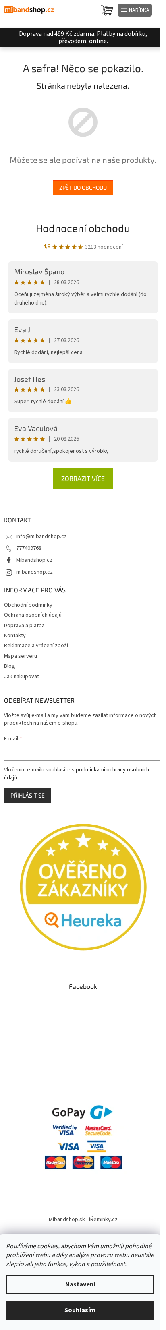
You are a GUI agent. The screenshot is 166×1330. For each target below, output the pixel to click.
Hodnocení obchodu (83, 228)
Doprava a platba (24, 625)
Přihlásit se (27, 795)
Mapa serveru (20, 656)
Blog (9, 666)
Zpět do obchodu (83, 187)
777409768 (29, 548)
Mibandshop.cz (34, 560)
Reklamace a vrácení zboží (36, 646)
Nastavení (80, 1284)
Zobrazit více (83, 478)
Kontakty (15, 636)
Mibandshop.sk (67, 1220)
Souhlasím (79, 1310)
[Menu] (135, 10)
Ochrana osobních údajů (33, 615)
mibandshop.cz (34, 572)
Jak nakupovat (21, 677)
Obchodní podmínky (28, 605)
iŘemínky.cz (103, 1220)
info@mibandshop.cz (41, 536)
